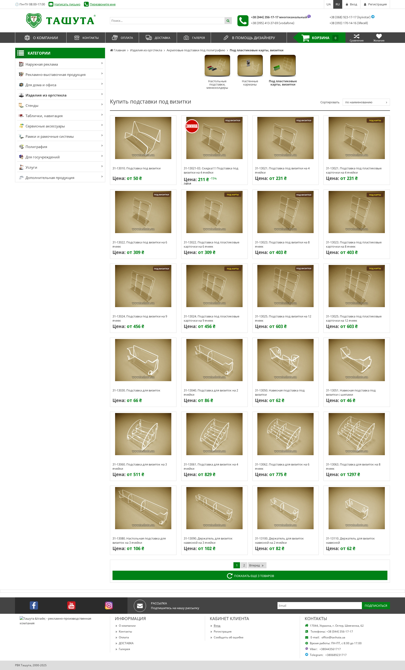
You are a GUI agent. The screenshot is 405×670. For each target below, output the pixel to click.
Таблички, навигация (44, 115)
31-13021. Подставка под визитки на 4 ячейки (282, 170)
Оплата (124, 637)
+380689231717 (336, 655)
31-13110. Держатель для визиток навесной (350, 540)
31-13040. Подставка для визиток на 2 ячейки (211, 392)
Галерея (124, 649)
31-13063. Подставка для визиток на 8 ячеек (353, 466)
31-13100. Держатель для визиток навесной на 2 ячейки (279, 540)
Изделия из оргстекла (46, 95)
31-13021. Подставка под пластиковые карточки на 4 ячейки (354, 170)
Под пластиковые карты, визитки (283, 82)
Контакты (125, 631)
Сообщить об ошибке (229, 637)
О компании (127, 626)
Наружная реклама (41, 64)
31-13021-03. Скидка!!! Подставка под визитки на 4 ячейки (211, 170)
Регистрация (223, 631)
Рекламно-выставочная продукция (55, 74)
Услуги (31, 167)
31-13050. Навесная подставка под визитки (280, 392)
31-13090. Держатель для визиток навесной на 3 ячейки (208, 540)
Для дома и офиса (40, 84)
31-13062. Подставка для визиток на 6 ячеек (282, 466)
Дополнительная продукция (49, 177)
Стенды (31, 105)
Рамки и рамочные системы (49, 136)
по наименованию (358, 102)
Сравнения (357, 40)
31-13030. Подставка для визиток (136, 390)
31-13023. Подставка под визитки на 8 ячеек (282, 244)
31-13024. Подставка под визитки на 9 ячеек (139, 318)
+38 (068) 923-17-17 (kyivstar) (350, 17)
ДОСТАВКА (126, 643)
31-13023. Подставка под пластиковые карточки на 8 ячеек (354, 244)
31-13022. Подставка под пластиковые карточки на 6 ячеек (211, 244)
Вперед (254, 565)
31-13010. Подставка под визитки (136, 168)
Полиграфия (36, 146)
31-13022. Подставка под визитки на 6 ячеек (139, 244)
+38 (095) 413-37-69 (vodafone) (272, 23)
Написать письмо (67, 4)
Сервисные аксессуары (45, 126)
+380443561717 (330, 649)
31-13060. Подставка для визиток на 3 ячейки (139, 466)
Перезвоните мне (103, 4)
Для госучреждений (42, 157)
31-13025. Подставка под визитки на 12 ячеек (283, 318)
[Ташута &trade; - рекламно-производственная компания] (60, 20)
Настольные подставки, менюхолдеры (217, 84)
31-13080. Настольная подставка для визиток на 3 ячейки (139, 540)
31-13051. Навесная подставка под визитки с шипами (351, 392)
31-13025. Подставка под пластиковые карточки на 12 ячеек (354, 318)
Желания (378, 40)
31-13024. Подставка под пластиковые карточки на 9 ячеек (211, 318)
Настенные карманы (250, 82)
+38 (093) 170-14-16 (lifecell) (349, 23)
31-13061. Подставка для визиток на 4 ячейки (211, 466)
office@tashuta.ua (333, 637)
